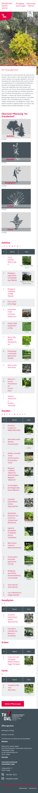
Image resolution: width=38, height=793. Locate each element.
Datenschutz (23, 788)
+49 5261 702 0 (11, 775)
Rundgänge (20, 3)
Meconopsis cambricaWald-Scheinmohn (14, 545)
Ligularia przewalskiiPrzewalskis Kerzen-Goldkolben (12, 533)
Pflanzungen (31, 3)
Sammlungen (21, 6)
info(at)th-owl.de (12, 779)
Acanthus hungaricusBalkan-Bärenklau (14, 427)
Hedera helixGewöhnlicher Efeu (12, 325)
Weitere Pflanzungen (13, 704)
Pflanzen (31, 6)
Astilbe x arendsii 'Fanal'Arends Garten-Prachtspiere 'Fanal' (14, 458)
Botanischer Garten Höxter (7, 5)
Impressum (32, 788)
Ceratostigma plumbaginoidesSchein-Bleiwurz (14, 487)
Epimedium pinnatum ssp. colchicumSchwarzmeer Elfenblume (13, 518)
